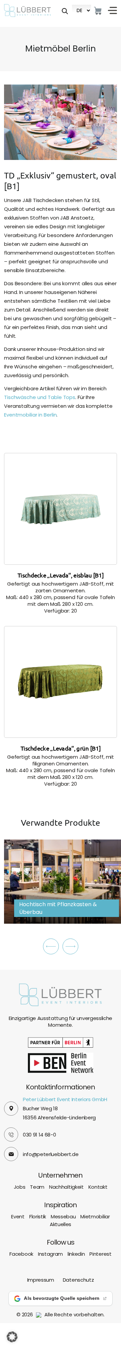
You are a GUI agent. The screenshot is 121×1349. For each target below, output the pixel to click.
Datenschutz (78, 1280)
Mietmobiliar (95, 1216)
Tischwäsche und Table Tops (39, 397)
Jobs (20, 1186)
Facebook (21, 1254)
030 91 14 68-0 (39, 1134)
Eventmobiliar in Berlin (30, 414)
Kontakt (98, 1186)
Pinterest (100, 1254)
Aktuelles (60, 1224)
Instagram (50, 1254)
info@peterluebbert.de (50, 1154)
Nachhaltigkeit (66, 1186)
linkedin (76, 1254)
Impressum (40, 1280)
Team (37, 1186)
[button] (51, 946)
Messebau (63, 1216)
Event (17, 1216)
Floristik (37, 1216)
